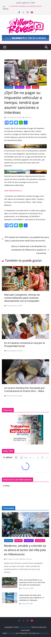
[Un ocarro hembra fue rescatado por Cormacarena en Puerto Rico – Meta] (25, 361)
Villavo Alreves (27, 559)
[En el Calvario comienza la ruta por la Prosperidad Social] (25, 316)
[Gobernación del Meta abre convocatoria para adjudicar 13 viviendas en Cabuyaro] (9, 599)
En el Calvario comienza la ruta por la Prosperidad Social (24, 344)
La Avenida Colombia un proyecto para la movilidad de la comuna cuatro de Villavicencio (27, 7)
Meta (28, 87)
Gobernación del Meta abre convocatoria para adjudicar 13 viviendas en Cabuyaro (31, 597)
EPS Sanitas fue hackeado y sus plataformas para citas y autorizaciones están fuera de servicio (27, 239)
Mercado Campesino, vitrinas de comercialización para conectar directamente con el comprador (22, 297)
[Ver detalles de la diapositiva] (25, 38)
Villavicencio (40, 540)
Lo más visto (19, 87)
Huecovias (18, 540)
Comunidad (8, 87)
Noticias (35, 87)
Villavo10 (27, 117)
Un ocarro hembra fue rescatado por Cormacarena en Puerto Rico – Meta (24, 389)
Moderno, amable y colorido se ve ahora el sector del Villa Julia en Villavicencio (25, 550)
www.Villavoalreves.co (13, 190)
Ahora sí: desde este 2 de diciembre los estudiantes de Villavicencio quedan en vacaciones (28, 249)
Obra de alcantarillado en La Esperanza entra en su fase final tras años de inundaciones (32, 582)
